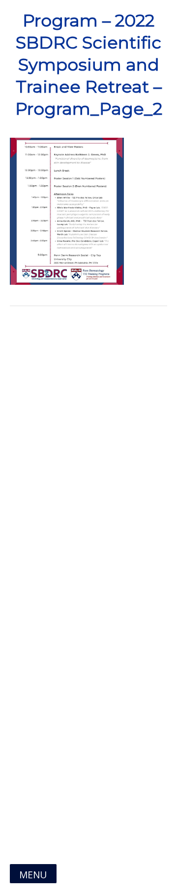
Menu (33, 874)
